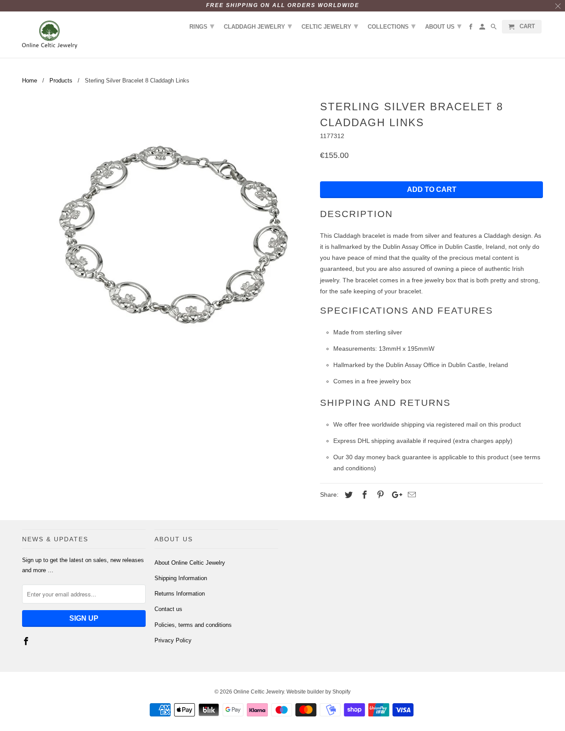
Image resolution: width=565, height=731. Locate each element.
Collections (391, 26)
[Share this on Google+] (395, 495)
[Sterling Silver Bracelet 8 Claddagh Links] (166, 241)
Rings (201, 26)
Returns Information (179, 593)
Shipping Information (180, 578)
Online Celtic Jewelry (259, 692)
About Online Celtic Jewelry (189, 562)
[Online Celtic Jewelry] (49, 35)
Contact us (168, 609)
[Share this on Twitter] (347, 495)
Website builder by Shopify (318, 692)
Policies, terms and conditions (193, 625)
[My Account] (482, 28)
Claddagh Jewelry (258, 26)
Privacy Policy (173, 640)
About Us (443, 26)
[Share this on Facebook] (363, 495)
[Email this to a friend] (410, 495)
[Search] (494, 28)
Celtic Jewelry (329, 26)
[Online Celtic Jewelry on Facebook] (27, 641)
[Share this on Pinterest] (379, 495)
